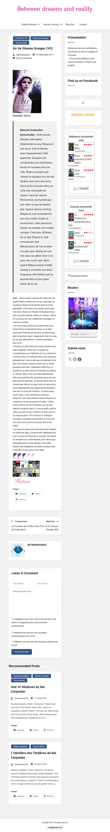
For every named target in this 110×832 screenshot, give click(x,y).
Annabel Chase (80, 151)
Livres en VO (21, 38)
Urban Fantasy (42, 676)
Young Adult (21, 42)
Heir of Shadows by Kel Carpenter (28, 689)
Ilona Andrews (74, 252)
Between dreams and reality (55, 9)
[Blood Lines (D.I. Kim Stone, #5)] (71, 176)
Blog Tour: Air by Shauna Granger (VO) (46, 528)
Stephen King (80, 235)
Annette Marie (74, 165)
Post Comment (22, 652)
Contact (83, 24)
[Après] (71, 239)
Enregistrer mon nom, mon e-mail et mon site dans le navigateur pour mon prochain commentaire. (33, 622)
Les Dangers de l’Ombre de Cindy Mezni (22, 528)
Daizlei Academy (21, 676)
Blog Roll (70, 24)
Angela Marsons (81, 176)
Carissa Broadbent (75, 228)
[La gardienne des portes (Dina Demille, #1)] (71, 248)
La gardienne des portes (81, 246)
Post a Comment (24, 58)
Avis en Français (51, 24)
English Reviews (29, 24)
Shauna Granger (40, 38)
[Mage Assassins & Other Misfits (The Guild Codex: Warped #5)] (71, 161)
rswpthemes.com (55, 827)
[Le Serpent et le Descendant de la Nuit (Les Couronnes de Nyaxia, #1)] (71, 220)
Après (77, 232)
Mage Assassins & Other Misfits (82, 159)
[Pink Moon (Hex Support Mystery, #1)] (71, 150)
